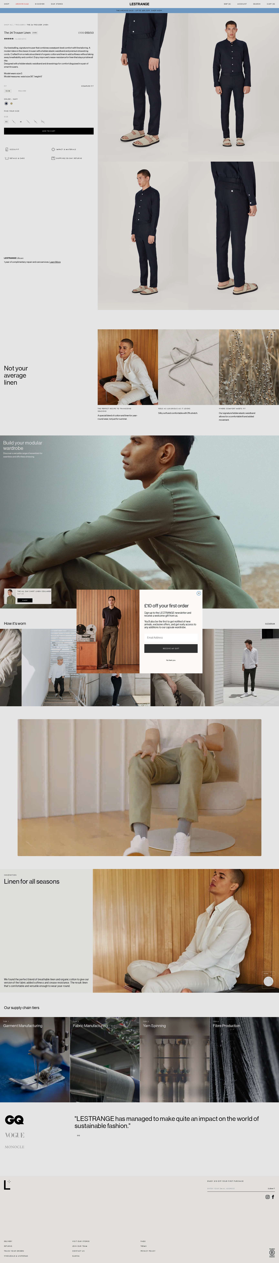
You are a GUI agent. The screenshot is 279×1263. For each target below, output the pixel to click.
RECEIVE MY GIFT (171, 648)
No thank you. (171, 660)
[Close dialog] (199, 593)
